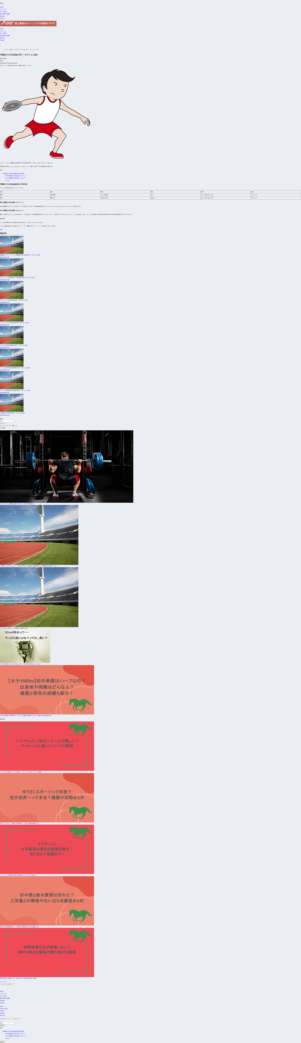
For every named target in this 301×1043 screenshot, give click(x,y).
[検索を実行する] (15, 421)
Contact (2, 18)
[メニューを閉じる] (0, 1)
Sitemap (2, 16)
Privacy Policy (4, 1008)
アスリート (3, 9)
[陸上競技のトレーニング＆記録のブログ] (28, 23)
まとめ (8, 180)
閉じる (2, 1025)
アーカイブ (3, 984)
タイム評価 (3, 11)
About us (2, 1015)
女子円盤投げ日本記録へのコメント (16, 178)
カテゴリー (3, 425)
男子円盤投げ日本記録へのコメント (16, 175)
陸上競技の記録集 (5, 13)
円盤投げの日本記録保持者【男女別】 (13, 173)
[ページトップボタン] (0, 1021)
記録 (1, 61)
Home (1, 7)
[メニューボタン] (0, 46)
